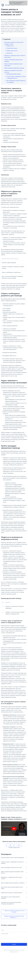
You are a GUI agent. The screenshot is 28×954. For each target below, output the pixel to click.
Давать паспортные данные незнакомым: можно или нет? (12, 872)
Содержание (7, 39)
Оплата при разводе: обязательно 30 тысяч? (11, 867)
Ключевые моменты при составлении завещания (12, 857)
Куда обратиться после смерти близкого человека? (10, 897)
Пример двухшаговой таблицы (13, 74)
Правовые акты (10, 45)
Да (10, 845)
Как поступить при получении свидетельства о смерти (12, 887)
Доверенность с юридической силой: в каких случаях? (11, 878)
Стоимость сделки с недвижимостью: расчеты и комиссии (12, 862)
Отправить (14, 944)
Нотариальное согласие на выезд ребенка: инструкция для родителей (11, 903)
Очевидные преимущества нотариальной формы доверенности (14, 917)
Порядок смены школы (11, 50)
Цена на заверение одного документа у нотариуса (12, 882)
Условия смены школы (11, 48)
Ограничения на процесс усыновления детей (11, 892)
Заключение (9, 53)
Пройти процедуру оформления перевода (14, 68)
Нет (19, 845)
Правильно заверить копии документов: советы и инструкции (15, 911)
